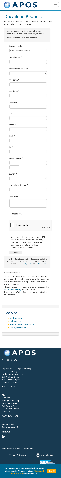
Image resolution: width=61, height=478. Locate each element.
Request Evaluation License (22, 324)
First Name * (14, 80)
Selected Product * (17, 46)
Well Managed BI (17, 318)
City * (11, 147)
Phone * (12, 124)
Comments (13, 196)
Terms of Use (41, 263)
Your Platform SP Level (18, 68)
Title (10, 113)
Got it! (52, 471)
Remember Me (17, 213)
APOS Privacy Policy (12, 289)
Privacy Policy (26, 263)
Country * (13, 174)
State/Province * (16, 158)
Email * (12, 136)
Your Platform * (15, 57)
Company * (13, 102)
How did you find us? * (18, 185)
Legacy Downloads (18, 327)
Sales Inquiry (15, 321)
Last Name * (14, 91)
